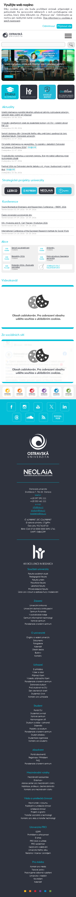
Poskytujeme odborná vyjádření (38, 873)
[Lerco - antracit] (12, 190)
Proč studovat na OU (38, 688)
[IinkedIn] (64, 407)
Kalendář (38, 647)
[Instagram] (24, 407)
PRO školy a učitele (38, 841)
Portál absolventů (38, 754)
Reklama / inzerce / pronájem (38, 853)
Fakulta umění (38, 580)
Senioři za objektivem (20, 248)
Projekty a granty (38, 812)
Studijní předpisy (38, 735)
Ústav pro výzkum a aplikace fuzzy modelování (38, 592)
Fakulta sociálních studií (38, 574)
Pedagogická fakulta (38, 577)
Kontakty (38, 656)
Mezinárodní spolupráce (38, 777)
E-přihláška (38, 669)
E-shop (38, 838)
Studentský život (38, 694)
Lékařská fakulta (38, 586)
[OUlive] (66, 91)
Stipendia (38, 726)
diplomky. (51, 248)
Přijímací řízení (38, 675)
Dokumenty (38, 641)
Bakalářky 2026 (18, 256)
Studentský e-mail (38, 713)
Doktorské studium (38, 685)
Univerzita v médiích (38, 876)
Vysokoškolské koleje (38, 615)
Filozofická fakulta (38, 583)
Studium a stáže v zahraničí (38, 723)
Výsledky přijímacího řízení (38, 678)
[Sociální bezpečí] (47, 91)
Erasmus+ (38, 780)
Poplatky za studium (38, 729)
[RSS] (43, 417)
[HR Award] (38, 555)
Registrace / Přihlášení (38, 758)
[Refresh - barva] (29, 190)
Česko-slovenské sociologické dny (16, 215)
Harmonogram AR (38, 720)
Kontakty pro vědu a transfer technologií (38, 818)
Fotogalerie (38, 644)
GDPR (38, 832)
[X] (51, 407)
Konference (10, 201)
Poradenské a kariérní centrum (38, 624)
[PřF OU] (56, 392)
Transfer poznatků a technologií (38, 815)
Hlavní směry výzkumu (38, 803)
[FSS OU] (7, 392)
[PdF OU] (20, 392)
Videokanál (9, 280)
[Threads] (16, 417)
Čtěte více (9, 76)
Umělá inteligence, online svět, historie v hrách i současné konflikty (34, 64)
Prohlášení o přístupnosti (38, 835)
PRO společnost (38, 844)
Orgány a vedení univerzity (38, 637)
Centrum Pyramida (38, 612)
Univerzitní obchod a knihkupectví (38, 609)
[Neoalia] (38, 473)
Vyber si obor (38, 672)
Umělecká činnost (38, 809)
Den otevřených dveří (38, 691)
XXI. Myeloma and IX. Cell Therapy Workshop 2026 (24, 223)
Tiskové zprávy (38, 870)
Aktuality (8, 107)
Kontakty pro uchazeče (38, 697)
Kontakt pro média (38, 867)
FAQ (38, 761)
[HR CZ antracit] (28, 91)
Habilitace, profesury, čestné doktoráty (38, 786)
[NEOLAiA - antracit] (46, 190)
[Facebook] (11, 407)
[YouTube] (38, 407)
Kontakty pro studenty (38, 741)
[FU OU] (32, 392)
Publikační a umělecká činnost (38, 806)
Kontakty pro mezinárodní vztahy (38, 789)
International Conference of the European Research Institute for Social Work (35, 231)
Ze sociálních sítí (12, 335)
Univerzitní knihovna (38, 606)
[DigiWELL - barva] (64, 190)
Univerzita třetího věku (38, 850)
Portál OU (38, 710)
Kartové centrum (38, 621)
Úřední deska (38, 650)
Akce (4, 241)
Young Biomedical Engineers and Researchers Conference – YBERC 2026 (33, 207)
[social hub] (57, 417)
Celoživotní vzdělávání (38, 847)
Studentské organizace (38, 738)
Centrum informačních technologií (38, 618)
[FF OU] (44, 392)
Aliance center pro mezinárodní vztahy (38, 783)
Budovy (38, 653)
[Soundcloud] (29, 417)
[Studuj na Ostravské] (10, 91)
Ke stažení (38, 879)
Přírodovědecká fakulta (38, 589)
